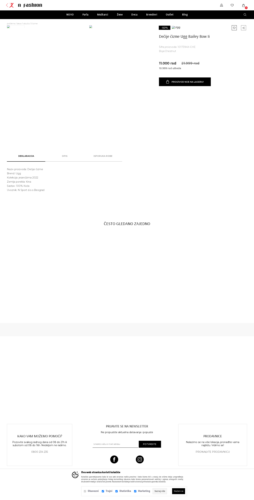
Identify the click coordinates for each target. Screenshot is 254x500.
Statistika (125, 491)
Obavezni (93, 491)
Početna (11, 23)
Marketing (144, 491)
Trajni (109, 491)
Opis (64, 156)
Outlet (169, 14)
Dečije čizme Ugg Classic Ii (30, 298)
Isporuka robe (102, 156)
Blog (185, 14)
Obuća (26, 23)
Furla (85, 14)
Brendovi (151, 14)
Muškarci (102, 14)
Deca (134, 14)
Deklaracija (26, 156)
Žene (120, 14)
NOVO (70, 14)
